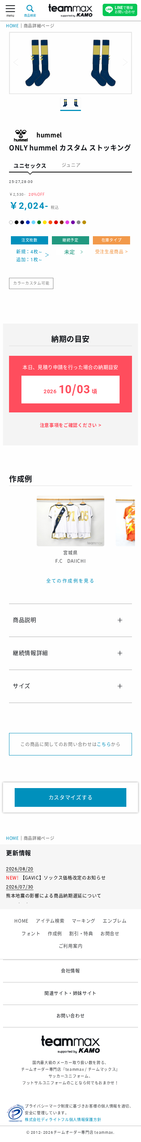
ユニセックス (30, 166)
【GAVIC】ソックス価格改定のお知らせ (63, 878)
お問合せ (110, 934)
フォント (31, 934)
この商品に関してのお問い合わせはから (70, 744)
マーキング (84, 921)
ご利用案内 (71, 946)
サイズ (21, 686)
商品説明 (24, 620)
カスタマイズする (71, 797)
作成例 (55, 934)
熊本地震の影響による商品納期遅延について (54, 896)
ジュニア (71, 165)
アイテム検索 (50, 921)
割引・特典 (81, 934)
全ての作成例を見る (70, 581)
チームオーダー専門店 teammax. (84, 1132)
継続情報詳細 (30, 653)
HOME (12, 26)
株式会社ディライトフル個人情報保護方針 (63, 1120)
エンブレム (115, 921)
